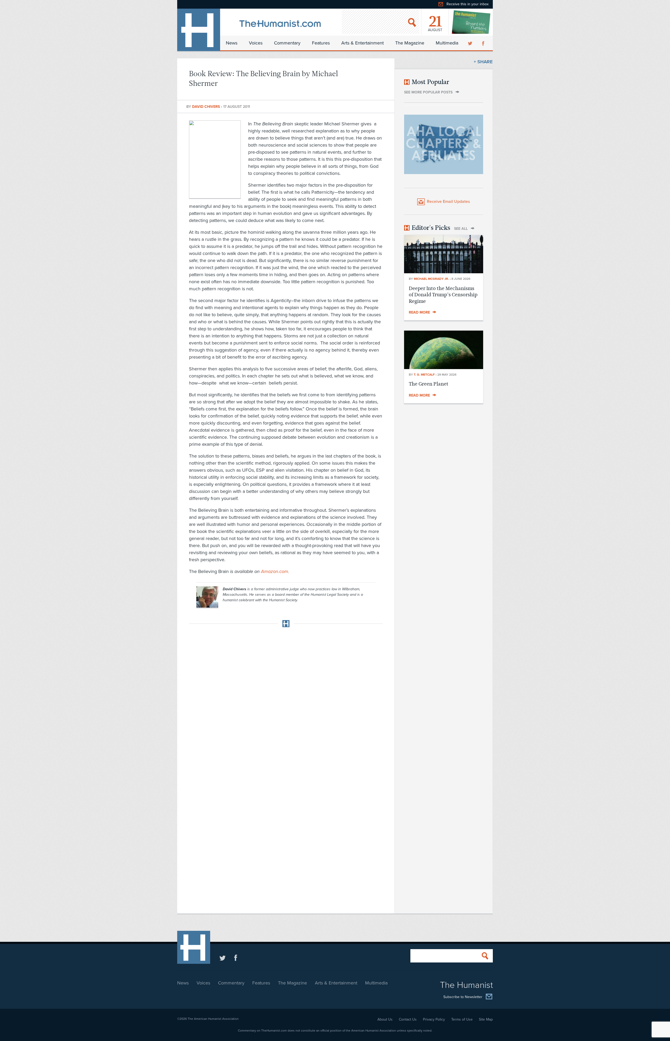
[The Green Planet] (443, 367)
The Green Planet (428, 383)
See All (461, 228)
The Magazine (409, 43)
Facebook (483, 43)
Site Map (486, 1019)
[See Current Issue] (471, 22)
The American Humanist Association (213, 1019)
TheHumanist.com (198, 30)
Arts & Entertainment (362, 43)
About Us (385, 1019)
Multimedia (447, 43)
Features (321, 43)
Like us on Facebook (236, 958)
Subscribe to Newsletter (462, 997)
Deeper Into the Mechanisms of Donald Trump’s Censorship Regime (443, 295)
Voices (256, 43)
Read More (419, 312)
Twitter (470, 43)
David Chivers (206, 106)
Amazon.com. (275, 571)
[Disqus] (286, 696)
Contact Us (408, 1019)
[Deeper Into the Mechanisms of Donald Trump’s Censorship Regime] (443, 272)
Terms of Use (462, 1019)
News (231, 43)
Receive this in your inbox (467, 4)
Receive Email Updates (448, 201)
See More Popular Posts (428, 92)
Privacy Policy (434, 1019)
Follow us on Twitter (222, 958)
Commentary (287, 43)
